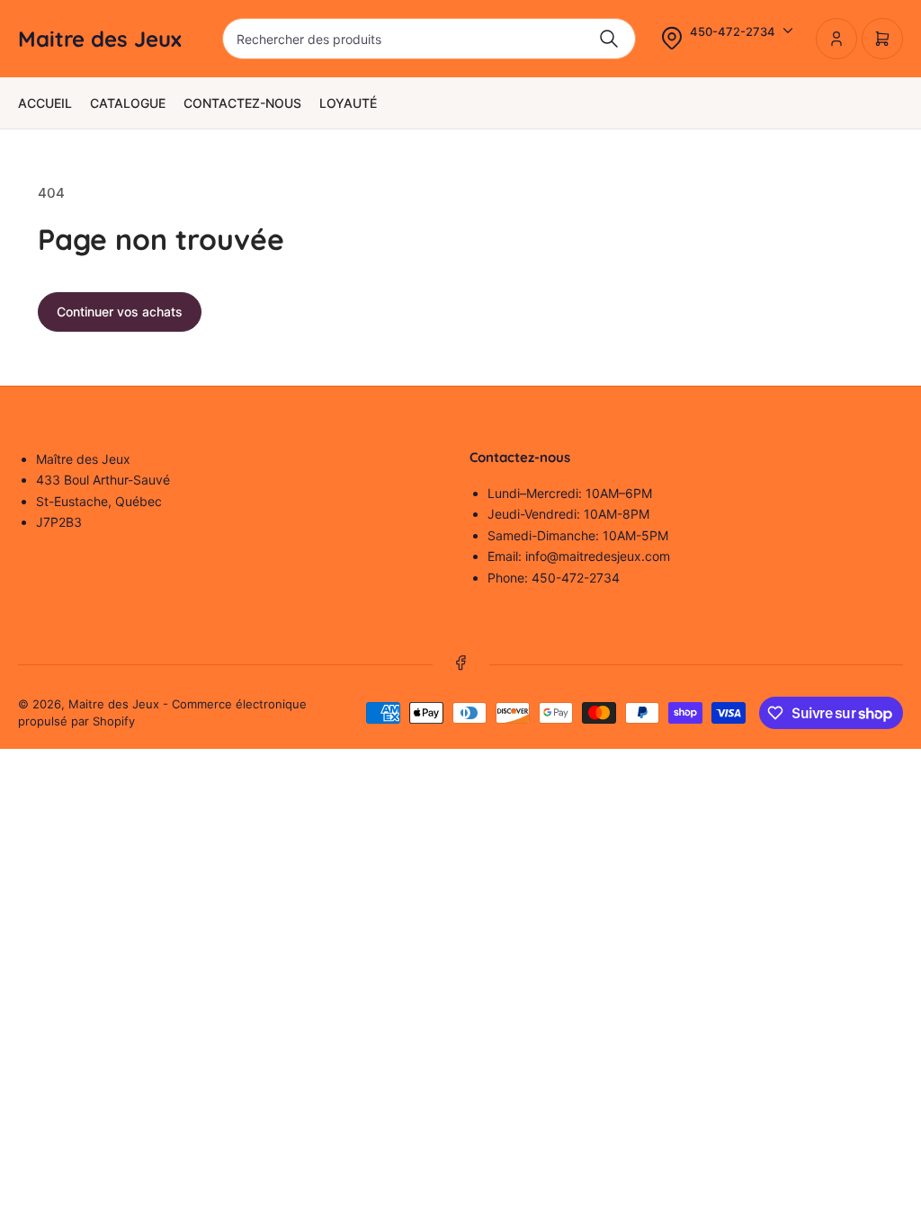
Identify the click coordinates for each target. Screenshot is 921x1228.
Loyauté (348, 103)
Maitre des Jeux (113, 704)
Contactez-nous (242, 103)
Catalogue (127, 103)
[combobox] (429, 38)
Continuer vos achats (120, 311)
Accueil (45, 103)
